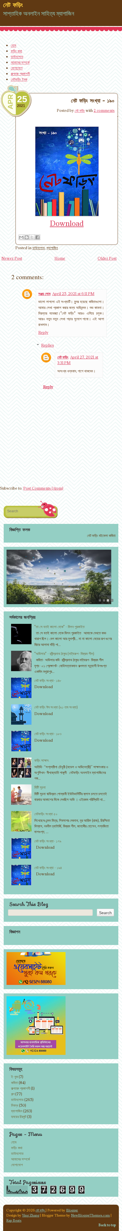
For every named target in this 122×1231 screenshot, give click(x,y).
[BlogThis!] (27, 237)
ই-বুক (14, 1076)
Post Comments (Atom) (43, 488)
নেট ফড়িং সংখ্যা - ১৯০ (93, 100)
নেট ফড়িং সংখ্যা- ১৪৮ (47, 680)
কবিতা (14, 1082)
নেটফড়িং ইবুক (19, 79)
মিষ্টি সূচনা (40, 787)
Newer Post (11, 258)
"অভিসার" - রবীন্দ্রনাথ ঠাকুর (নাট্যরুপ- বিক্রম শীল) (64, 653)
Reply (43, 332)
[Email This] (21, 237)
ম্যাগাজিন (52, 247)
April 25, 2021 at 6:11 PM (73, 293)
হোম (13, 45)
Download (67, 223)
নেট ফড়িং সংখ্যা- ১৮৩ (48, 733)
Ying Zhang (30, 1215)
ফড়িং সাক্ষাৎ (41, 760)
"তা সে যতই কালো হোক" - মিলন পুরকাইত (59, 626)
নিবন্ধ (14, 1105)
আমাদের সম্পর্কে (20, 62)
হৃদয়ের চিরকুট (18, 1116)
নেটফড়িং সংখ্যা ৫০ (46, 813)
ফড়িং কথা (16, 51)
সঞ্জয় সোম (44, 293)
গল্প (12, 1093)
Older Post (107, 258)
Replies (47, 345)
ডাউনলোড (17, 56)
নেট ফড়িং (80, 110)
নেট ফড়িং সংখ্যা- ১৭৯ (47, 841)
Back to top (107, 1225)
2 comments (104, 110)
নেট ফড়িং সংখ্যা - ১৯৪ (48, 867)
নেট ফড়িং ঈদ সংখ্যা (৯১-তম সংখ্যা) (56, 707)
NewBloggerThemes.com (90, 1215)
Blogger (72, 1210)
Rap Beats (13, 1220)
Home (59, 258)
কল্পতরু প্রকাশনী (20, 73)
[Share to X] (32, 237)
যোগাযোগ (16, 68)
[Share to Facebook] (37, 237)
